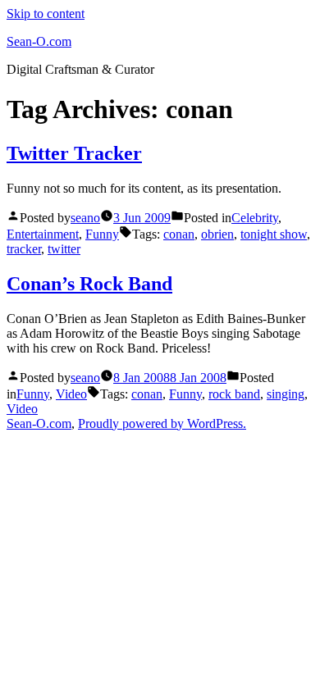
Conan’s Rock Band (89, 283)
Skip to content (46, 13)
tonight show (273, 234)
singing (285, 394)
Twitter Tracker (74, 153)
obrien (217, 234)
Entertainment (43, 234)
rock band (234, 394)
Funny (102, 234)
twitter (64, 249)
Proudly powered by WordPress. (162, 423)
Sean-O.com (39, 41)
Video (71, 394)
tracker (24, 249)
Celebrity (254, 218)
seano (85, 218)
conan (178, 234)
